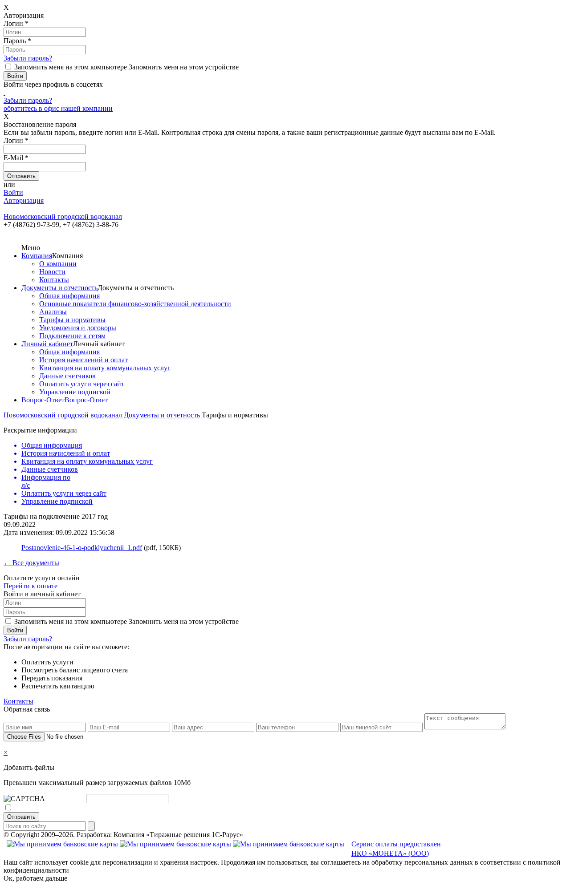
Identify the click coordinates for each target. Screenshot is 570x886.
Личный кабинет (47, 344)
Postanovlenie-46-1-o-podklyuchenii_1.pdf (81, 547)
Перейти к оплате (30, 586)
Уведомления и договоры (77, 328)
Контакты (54, 279)
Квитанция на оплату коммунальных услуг (105, 368)
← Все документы (31, 562)
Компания (36, 255)
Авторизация (24, 200)
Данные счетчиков (67, 376)
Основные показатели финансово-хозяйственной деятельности (135, 303)
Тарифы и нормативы (72, 320)
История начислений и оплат (83, 360)
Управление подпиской (74, 392)
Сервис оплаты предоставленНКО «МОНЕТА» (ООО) (396, 848)
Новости (52, 271)
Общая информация (69, 295)
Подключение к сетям (72, 336)
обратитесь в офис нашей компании (58, 108)
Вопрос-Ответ (43, 400)
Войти (13, 192)
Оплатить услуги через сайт (81, 384)
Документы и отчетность (59, 287)
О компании (58, 263)
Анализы (53, 312)
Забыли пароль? (28, 58)
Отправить (21, 816)
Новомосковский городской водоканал (64, 415)
